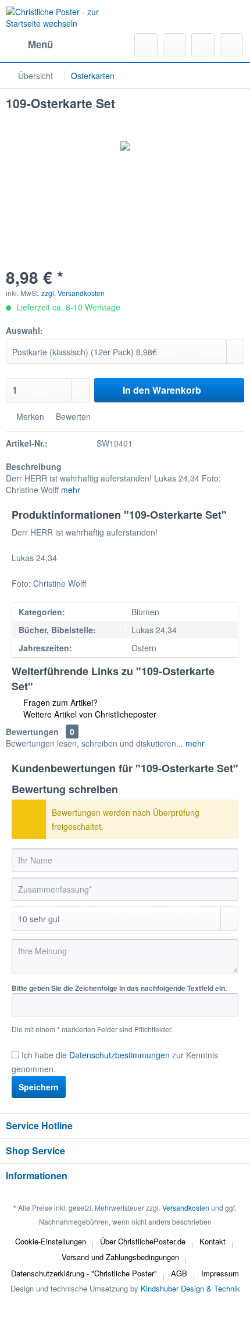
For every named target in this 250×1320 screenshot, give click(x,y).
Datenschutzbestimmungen (119, 1055)
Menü (40, 44)
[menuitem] (29, 44)
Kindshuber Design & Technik (190, 1288)
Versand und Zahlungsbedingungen (120, 1256)
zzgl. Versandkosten (73, 293)
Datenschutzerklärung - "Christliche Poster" (84, 1273)
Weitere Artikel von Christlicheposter (88, 714)
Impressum (220, 1273)
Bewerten (72, 416)
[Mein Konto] (203, 44)
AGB (179, 1273)
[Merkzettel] (174, 44)
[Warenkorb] (231, 44)
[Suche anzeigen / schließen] (146, 44)
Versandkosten (185, 1207)
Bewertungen (32, 731)
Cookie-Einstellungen (50, 1241)
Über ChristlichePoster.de (142, 1241)
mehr (70, 489)
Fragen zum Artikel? (59, 702)
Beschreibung (34, 466)
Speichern (39, 1087)
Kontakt (212, 1241)
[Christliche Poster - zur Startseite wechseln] (65, 20)
